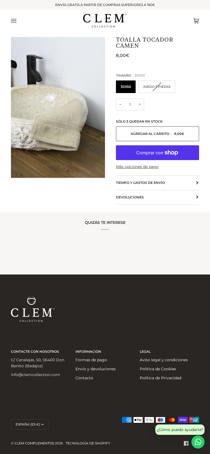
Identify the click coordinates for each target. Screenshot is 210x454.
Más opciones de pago (137, 166)
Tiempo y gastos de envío (140, 183)
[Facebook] (186, 443)
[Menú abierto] (19, 20)
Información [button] (88, 351)
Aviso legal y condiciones (164, 360)
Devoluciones (130, 197)
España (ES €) (28, 424)
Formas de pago (91, 360)
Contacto (84, 378)
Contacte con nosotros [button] (35, 351)
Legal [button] (145, 351)
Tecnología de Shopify (88, 443)
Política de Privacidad (160, 378)
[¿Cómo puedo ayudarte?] (198, 442)
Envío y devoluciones (95, 369)
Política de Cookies (158, 369)
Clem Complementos (34, 443)
